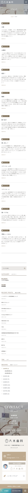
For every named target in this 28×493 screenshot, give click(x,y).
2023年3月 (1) (8, 373)
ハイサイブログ (12, 476)
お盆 (2, 327)
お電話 (6, 491)
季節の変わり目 (5, 320)
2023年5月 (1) (8, 371)
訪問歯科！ (4, 351)
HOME (12, 16)
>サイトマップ (14, 447)
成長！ (3, 73)
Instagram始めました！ (7, 314)
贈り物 (3, 345)
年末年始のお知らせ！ (6, 308)
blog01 (6, 23)
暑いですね (4, 212)
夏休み (3, 339)
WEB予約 (17, 491)
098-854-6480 (14, 430)
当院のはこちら (13, 456)
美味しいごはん (6, 234)
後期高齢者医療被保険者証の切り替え (10, 333)
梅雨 (2, 96)
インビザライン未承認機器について (9, 296)
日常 (2, 27)
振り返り (4, 120)
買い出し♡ (4, 143)
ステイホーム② (6, 166)
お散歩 (3, 50)
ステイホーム (5, 189)
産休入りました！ (5, 302)
